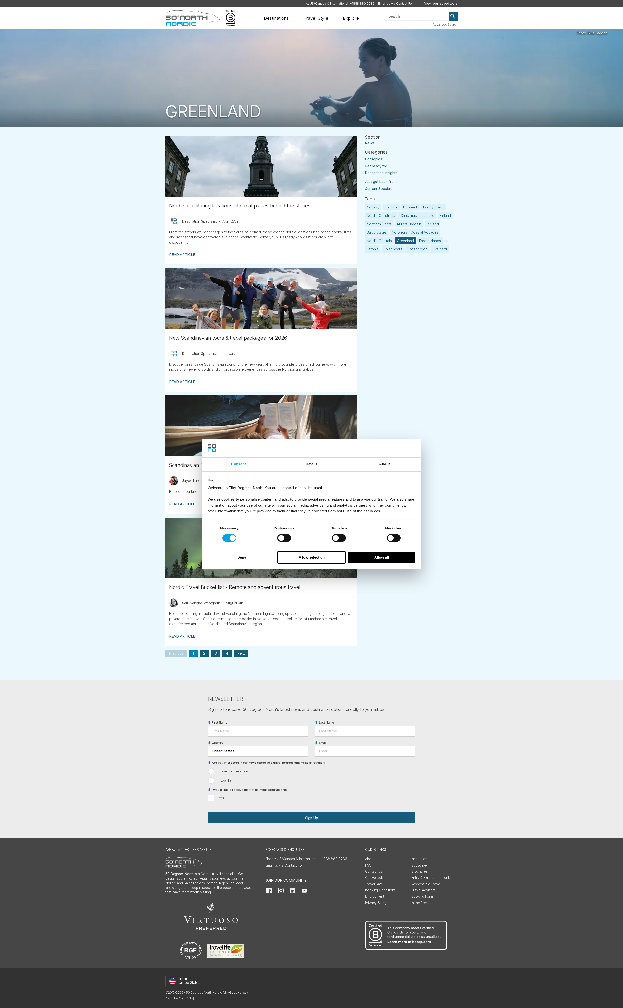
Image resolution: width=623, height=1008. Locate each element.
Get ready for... (377, 166)
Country (217, 742)
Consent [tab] (238, 464)
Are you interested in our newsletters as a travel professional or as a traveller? (268, 762)
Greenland (405, 240)
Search (453, 16)
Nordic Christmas (381, 215)
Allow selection (312, 557)
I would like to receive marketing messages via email (250, 789)
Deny (241, 557)
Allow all (381, 557)
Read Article (182, 254)
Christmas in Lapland (417, 215)
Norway (373, 207)
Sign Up (311, 817)
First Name (219, 722)
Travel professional (233, 771)
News (370, 143)
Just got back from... (382, 181)
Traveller (225, 780)
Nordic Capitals (379, 240)
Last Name (326, 722)
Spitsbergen (417, 249)
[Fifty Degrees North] (192, 18)
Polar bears (393, 249)
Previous (176, 653)
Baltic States (377, 232)
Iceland (433, 224)
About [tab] (384, 464)
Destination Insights (381, 172)
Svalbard (439, 249)
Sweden (391, 207)
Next (241, 653)
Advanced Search (445, 24)
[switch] (284, 538)
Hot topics (373, 159)
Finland (445, 215)
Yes (221, 798)
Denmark (410, 207)
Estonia (372, 249)
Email (322, 742)
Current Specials (379, 188)
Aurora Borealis (409, 224)
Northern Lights (379, 224)
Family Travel (434, 207)
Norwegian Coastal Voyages (415, 232)
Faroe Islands (430, 240)
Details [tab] (312, 464)
